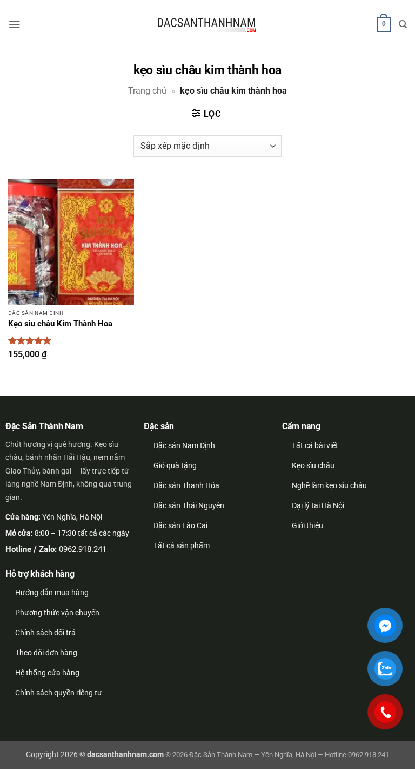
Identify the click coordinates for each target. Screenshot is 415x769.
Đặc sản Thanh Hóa (186, 485)
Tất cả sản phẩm (181, 545)
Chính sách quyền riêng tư (58, 692)
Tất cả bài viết (315, 445)
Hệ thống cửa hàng (47, 672)
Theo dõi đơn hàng (46, 652)
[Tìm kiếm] (403, 24)
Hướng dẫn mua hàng (52, 592)
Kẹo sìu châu (313, 465)
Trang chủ (147, 91)
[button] (14, 24)
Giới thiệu (307, 525)
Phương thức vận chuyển (57, 612)
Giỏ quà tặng (175, 465)
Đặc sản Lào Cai (180, 525)
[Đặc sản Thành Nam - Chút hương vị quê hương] (207, 24)
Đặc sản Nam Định (184, 445)
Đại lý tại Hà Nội (318, 505)
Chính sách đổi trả (45, 632)
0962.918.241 (82, 549)
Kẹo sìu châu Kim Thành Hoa (60, 323)
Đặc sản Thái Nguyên (188, 505)
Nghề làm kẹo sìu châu (329, 485)
